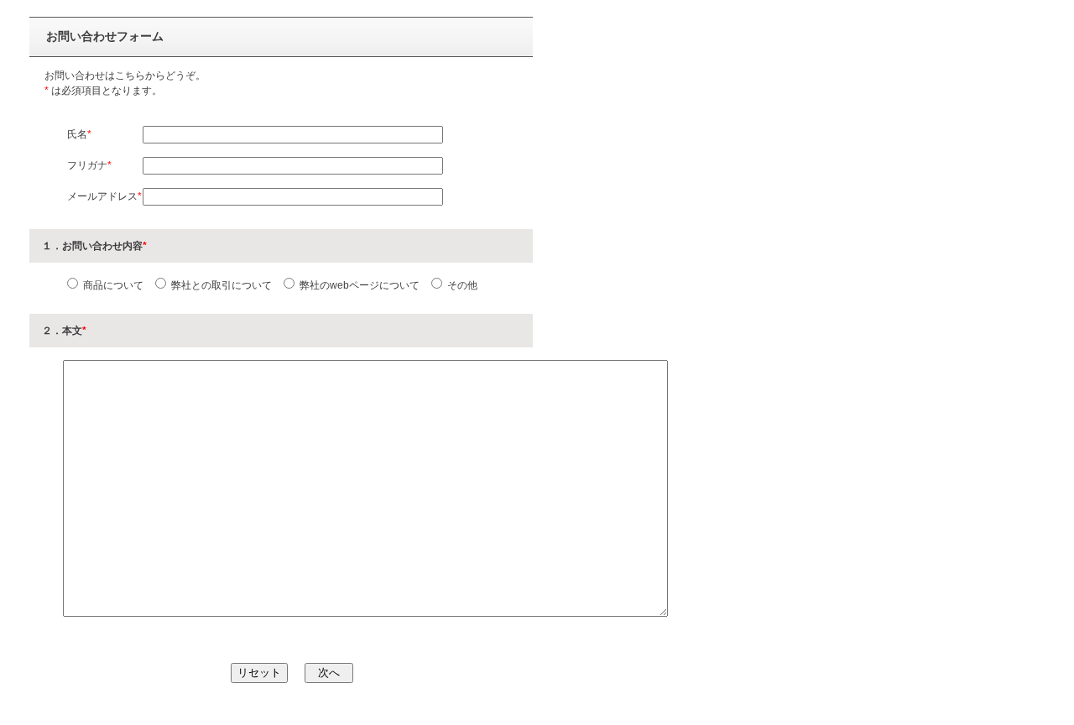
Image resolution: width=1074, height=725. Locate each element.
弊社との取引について (220, 285)
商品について (112, 285)
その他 (461, 285)
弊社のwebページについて (358, 285)
